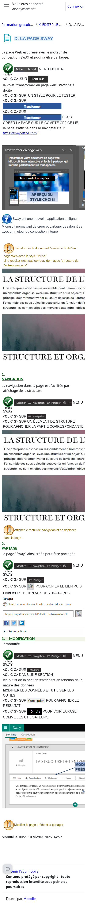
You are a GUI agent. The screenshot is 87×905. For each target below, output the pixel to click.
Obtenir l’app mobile (22, 871)
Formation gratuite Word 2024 (18, 24)
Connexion (75, 6)
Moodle (29, 898)
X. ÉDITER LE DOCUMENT (51, 24)
